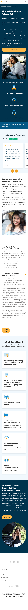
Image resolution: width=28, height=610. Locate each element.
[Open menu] (26, 2)
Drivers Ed (9, 6)
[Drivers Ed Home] (5, 2)
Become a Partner (4, 577)
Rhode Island (3, 6)
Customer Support (4, 569)
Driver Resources (4, 574)
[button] (12, 170)
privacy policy (13, 594)
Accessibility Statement (6, 580)
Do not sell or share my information (14, 596)
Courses (2, 572)
